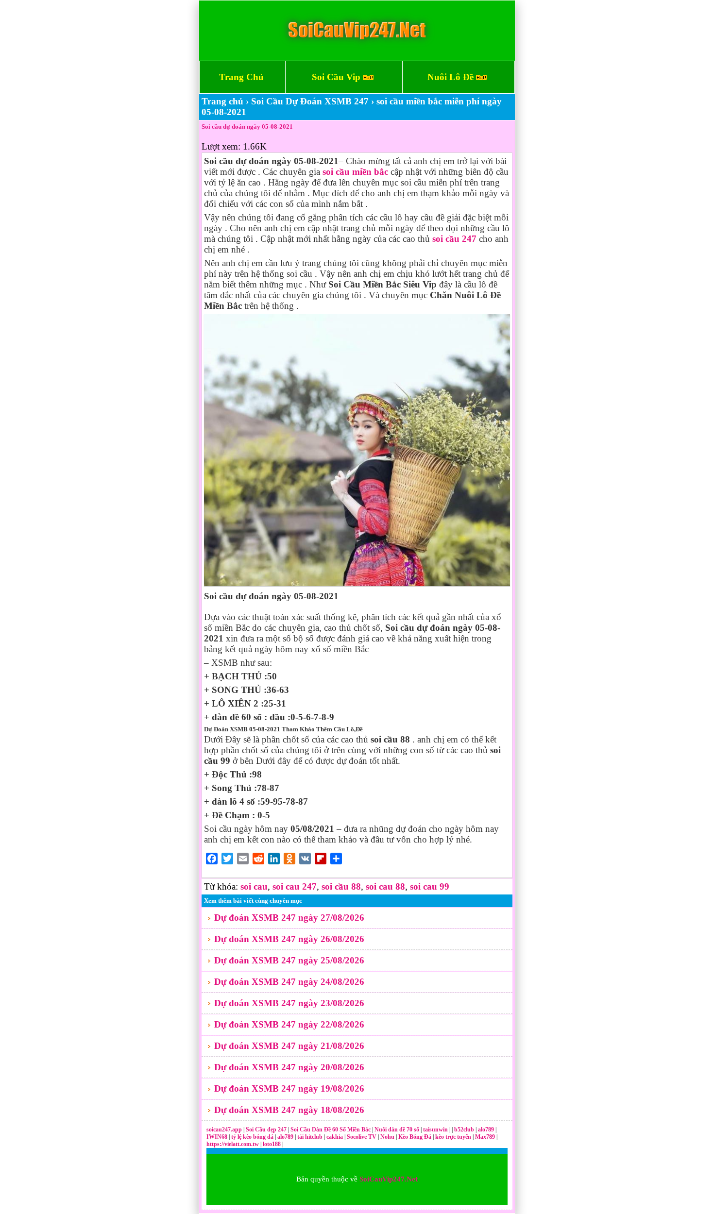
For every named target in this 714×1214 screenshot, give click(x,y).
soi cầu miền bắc (355, 172)
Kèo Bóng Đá (414, 1136)
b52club (465, 1129)
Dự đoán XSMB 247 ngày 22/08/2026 (289, 1024)
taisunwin (436, 1129)
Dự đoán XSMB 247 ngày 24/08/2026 (289, 982)
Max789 (485, 1136)
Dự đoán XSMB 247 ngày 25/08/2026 (289, 960)
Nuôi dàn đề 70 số (396, 1129)
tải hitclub (310, 1136)
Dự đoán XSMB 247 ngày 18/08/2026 (289, 1110)
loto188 (272, 1144)
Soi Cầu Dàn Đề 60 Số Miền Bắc (330, 1129)
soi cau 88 (385, 886)
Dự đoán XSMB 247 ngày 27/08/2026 (289, 917)
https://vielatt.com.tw (232, 1144)
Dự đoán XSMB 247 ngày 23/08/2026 (289, 1003)
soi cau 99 (429, 886)
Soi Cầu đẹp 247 (266, 1129)
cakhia (335, 1136)
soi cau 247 (294, 886)
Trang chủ (222, 101)
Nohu (387, 1136)
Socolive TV (361, 1136)
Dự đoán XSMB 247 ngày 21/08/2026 (289, 1046)
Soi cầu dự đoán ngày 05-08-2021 (247, 126)
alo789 (486, 1129)
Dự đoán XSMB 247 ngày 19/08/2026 (289, 1088)
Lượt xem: (221, 146)
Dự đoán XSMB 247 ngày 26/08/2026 (289, 939)
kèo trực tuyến (453, 1136)
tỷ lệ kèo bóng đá (253, 1136)
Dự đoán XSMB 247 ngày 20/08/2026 (289, 1067)
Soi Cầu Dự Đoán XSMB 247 (310, 101)
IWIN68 (217, 1136)
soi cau (254, 886)
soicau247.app (224, 1129)
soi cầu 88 (341, 886)
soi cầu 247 (454, 239)
